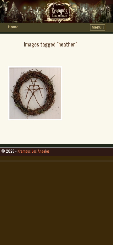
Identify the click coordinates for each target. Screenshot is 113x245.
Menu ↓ (98, 27)
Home (13, 27)
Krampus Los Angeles (34, 151)
